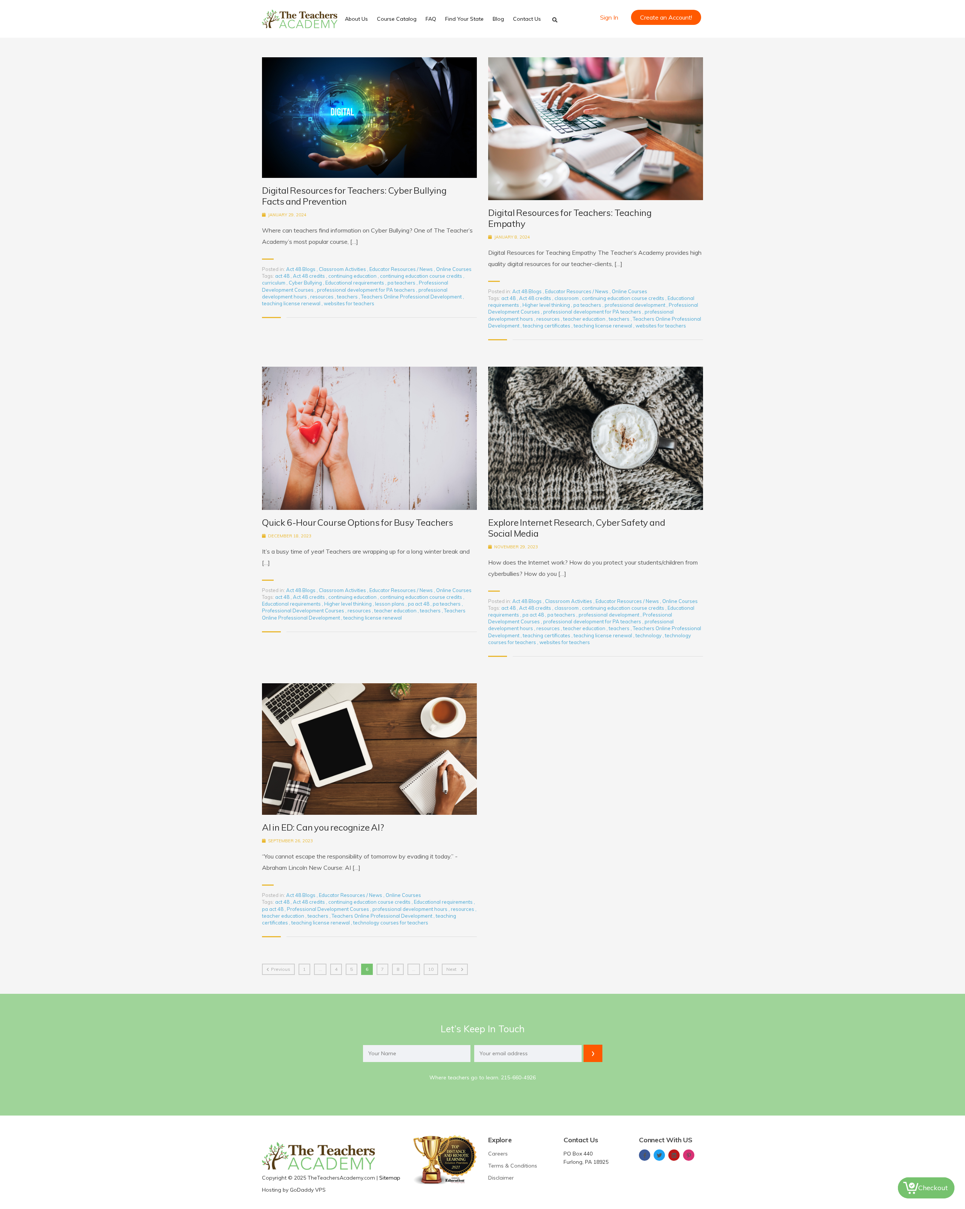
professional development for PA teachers (366, 290)
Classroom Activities (342, 269)
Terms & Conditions (512, 1165)
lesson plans (390, 604)
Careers (498, 1153)
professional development (635, 305)
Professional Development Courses (303, 611)
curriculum (274, 283)
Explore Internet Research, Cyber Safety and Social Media (576, 528)
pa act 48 (419, 604)
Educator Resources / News (401, 269)
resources (322, 297)
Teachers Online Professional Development (412, 297)
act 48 (283, 276)
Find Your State (464, 18)
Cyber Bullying (306, 283)
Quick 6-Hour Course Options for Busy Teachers (357, 522)
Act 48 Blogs (301, 269)
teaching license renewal (292, 303)
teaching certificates (547, 326)
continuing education (353, 276)
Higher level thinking (546, 305)
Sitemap (389, 1177)
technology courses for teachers (390, 923)
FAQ (431, 18)
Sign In (609, 17)
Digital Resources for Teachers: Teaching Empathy (570, 218)
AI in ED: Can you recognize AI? (323, 827)
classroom (567, 298)
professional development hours (410, 909)
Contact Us (527, 18)
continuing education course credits (421, 276)
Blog (498, 18)
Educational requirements (355, 283)
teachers (348, 297)
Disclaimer (501, 1177)
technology (649, 635)
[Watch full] (369, 117)
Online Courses (454, 269)
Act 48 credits (309, 276)
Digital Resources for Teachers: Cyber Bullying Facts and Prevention (354, 196)
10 (430, 969)
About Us (356, 18)
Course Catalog (397, 18)
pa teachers (402, 283)
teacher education (585, 319)
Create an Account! (666, 17)
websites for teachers (349, 303)
